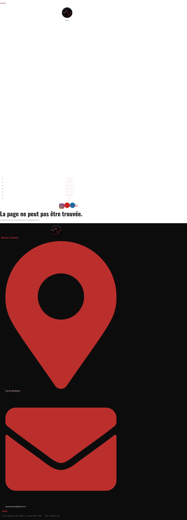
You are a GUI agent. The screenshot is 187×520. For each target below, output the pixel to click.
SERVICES (69, 185)
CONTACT (69, 194)
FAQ (69, 198)
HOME (69, 178)
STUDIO (69, 181)
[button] (67, 97)
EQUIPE (69, 191)
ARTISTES (69, 188)
